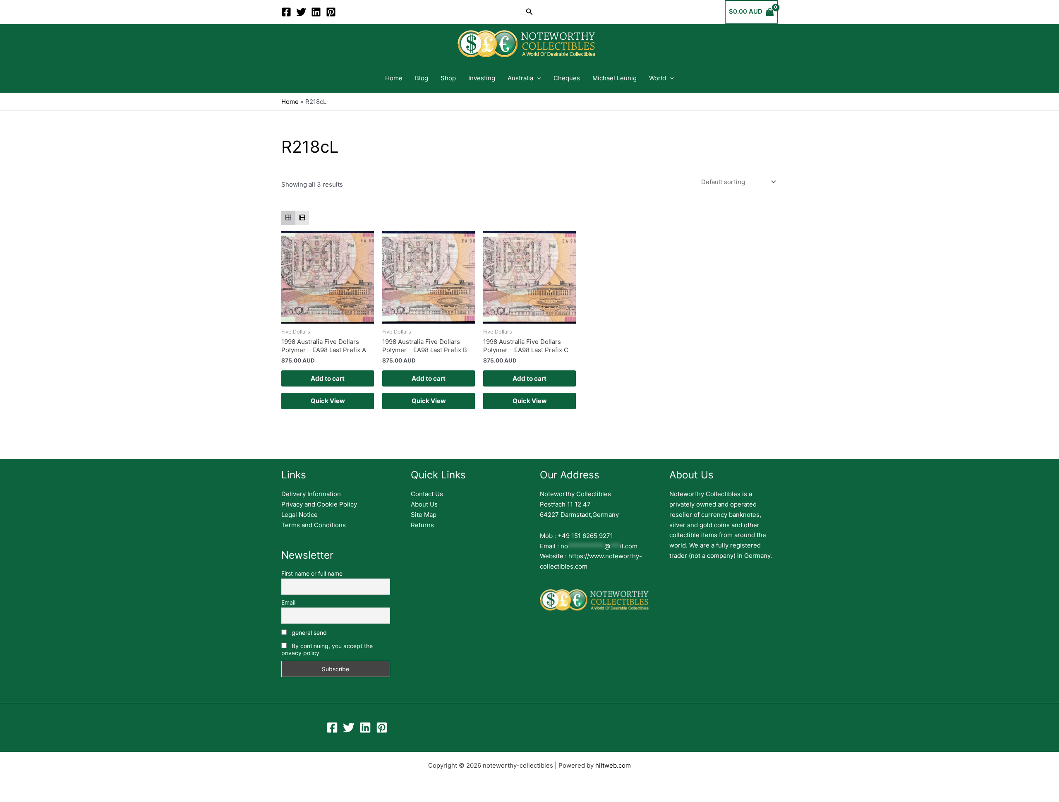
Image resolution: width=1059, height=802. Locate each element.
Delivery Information (311, 494)
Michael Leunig (614, 78)
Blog (421, 78)
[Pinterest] (331, 12)
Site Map (423, 515)
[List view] (302, 218)
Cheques (566, 78)
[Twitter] (301, 12)
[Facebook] (286, 12)
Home (394, 78)
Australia (520, 78)
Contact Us (427, 494)
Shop (448, 78)
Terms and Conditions (313, 525)
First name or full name (312, 573)
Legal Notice (299, 515)
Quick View (328, 401)
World (657, 78)
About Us (424, 504)
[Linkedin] (316, 12)
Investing (481, 78)
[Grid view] (288, 218)
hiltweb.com (613, 765)
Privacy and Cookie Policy (319, 504)
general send (308, 632)
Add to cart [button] (328, 378)
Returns (422, 525)
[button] (529, 12)
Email (288, 602)
